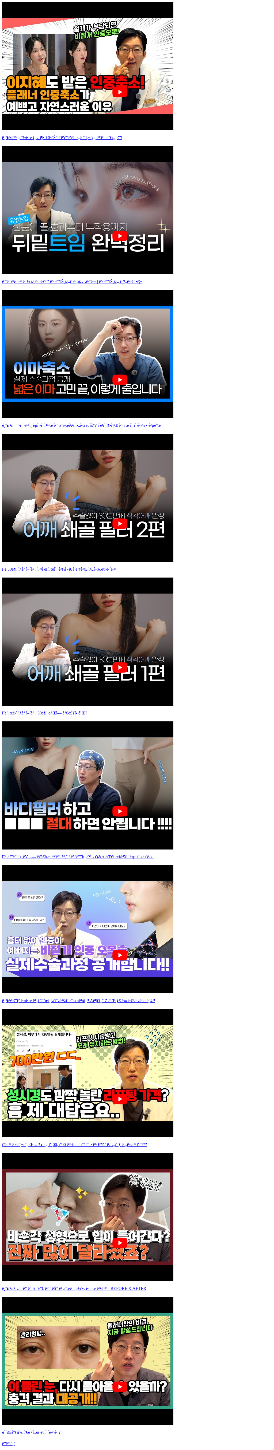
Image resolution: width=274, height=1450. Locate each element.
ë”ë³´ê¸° (8, 1443)
